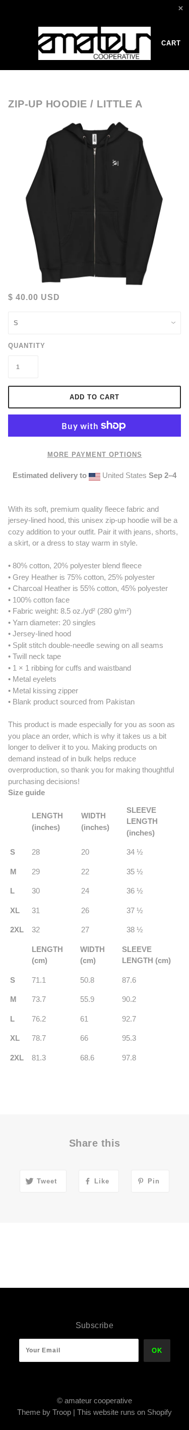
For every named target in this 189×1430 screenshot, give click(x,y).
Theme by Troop (44, 1412)
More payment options (94, 454)
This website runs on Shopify (124, 1412)
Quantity (23, 345)
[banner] (94, 43)
